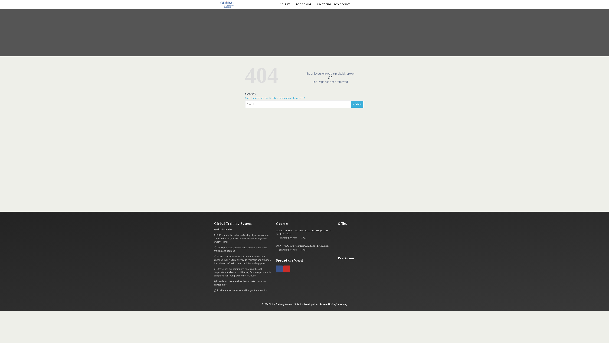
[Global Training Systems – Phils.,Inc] (227, 4)
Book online (304, 4)
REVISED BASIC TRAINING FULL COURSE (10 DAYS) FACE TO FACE (303, 232)
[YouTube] (286, 269)
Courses (285, 4)
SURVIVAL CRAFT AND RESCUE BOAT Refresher (302, 246)
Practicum (324, 4)
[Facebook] (279, 269)
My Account (342, 4)
